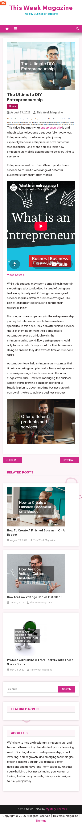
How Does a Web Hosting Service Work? (71, 460)
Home (12, 106)
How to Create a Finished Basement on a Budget (36, 532)
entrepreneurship (51, 127)
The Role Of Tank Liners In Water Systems (15, 460)
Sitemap (41, 820)
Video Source (15, 275)
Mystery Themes (56, 809)
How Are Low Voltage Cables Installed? (34, 597)
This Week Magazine (41, 7)
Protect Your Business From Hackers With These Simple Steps (40, 662)
